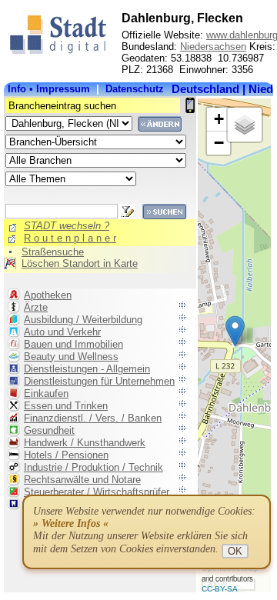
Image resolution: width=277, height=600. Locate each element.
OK (235, 551)
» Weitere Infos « (70, 523)
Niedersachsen (213, 46)
